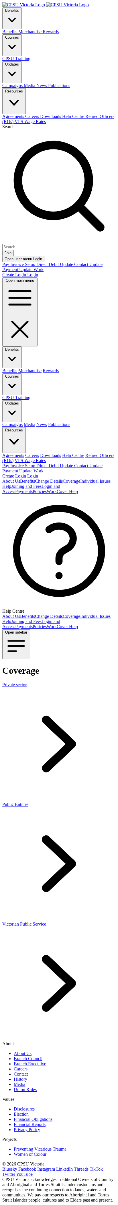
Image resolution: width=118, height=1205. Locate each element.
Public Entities (15, 804)
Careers (20, 1068)
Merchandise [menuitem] (30, 31)
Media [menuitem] (30, 85)
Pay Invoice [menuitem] (13, 264)
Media (19, 1084)
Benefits (12, 10)
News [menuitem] (42, 85)
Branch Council (28, 1058)
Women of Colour (30, 1154)
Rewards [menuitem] (51, 31)
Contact (21, 1074)
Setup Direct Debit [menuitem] (42, 264)
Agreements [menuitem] (13, 116)
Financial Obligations (33, 1119)
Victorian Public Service (24, 924)
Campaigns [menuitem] (13, 85)
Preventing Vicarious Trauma (40, 1149)
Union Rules (25, 1089)
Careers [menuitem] (32, 116)
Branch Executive (30, 1063)
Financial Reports (30, 1124)
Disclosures (24, 1109)
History (20, 1079)
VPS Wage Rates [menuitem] (30, 121)
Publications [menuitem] (59, 85)
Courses (12, 37)
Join (8, 253)
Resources (14, 91)
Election (21, 1114)
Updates (12, 64)
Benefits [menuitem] (10, 31)
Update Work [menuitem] (31, 269)
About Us (23, 1053)
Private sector (14, 684)
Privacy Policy (27, 1129)
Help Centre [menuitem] (73, 116)
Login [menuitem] (32, 274)
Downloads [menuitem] (51, 116)
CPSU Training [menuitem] (16, 58)
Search (8, 126)
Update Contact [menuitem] (74, 264)
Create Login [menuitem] (14, 274)
